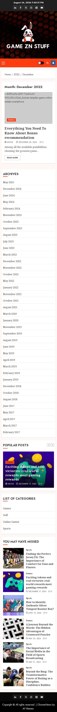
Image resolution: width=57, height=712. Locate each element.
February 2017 (11, 432)
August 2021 (10, 307)
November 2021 (12, 294)
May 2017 (8, 412)
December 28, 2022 (28, 142)
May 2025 (8, 182)
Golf (5, 515)
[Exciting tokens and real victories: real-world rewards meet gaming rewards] (13, 582)
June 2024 (8, 195)
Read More (12, 157)
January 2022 (10, 287)
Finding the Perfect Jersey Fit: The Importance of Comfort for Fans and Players (39, 560)
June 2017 (8, 406)
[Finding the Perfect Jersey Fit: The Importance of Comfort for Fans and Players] (13, 558)
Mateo (10, 142)
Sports (6, 528)
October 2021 (11, 300)
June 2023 (8, 248)
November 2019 (12, 327)
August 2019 (10, 340)
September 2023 (12, 228)
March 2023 (10, 254)
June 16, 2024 (35, 613)
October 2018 (11, 392)
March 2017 (10, 425)
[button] (3, 63)
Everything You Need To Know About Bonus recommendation (25, 133)
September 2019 (12, 333)
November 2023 (12, 215)
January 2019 (10, 379)
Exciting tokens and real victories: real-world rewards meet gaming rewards (24, 473)
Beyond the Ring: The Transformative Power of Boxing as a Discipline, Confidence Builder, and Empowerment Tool (39, 681)
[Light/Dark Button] (41, 62)
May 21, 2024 (35, 662)
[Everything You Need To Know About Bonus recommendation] (28, 108)
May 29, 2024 (35, 638)
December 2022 (12, 261)
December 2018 (12, 386)
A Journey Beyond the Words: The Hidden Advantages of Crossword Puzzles (39, 629)
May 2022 (8, 281)
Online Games (11, 522)
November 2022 (12, 267)
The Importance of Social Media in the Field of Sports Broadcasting (38, 653)
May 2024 (8, 202)
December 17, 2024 (27, 484)
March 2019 (10, 366)
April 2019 (9, 360)
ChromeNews (44, 704)
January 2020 (10, 320)
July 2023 (8, 241)
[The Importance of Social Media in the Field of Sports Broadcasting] (13, 652)
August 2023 (10, 234)
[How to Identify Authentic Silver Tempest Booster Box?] (13, 605)
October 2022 (11, 274)
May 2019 (8, 353)
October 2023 (11, 221)
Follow (53, 63)
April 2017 (9, 419)
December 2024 (12, 188)
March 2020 (10, 313)
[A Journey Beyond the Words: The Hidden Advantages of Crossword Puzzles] (13, 629)
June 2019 (8, 346)
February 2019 (11, 373)
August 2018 (10, 399)
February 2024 (11, 208)
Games (11, 119)
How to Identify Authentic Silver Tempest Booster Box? (40, 605)
